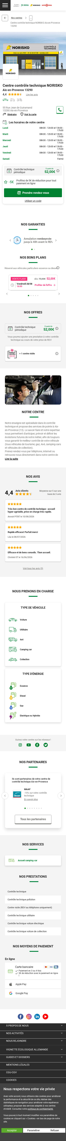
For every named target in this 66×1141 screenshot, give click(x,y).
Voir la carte (30, 114)
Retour (5, 18)
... (31, 18)
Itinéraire (12, 114)
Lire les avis (32, 94)
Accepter (12, 1130)
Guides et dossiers (18, 1057)
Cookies (11, 1080)
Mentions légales (17, 1064)
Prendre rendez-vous (35, 193)
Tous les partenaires (33, 819)
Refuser (55, 1130)
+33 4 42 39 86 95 (59, 109)
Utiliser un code (33, 200)
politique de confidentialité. (40, 1109)
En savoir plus (31, 799)
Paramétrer (33, 1130)
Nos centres (16, 18)
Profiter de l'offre (43, 285)
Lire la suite (11, 458)
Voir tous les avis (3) (33, 568)
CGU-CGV (11, 1072)
